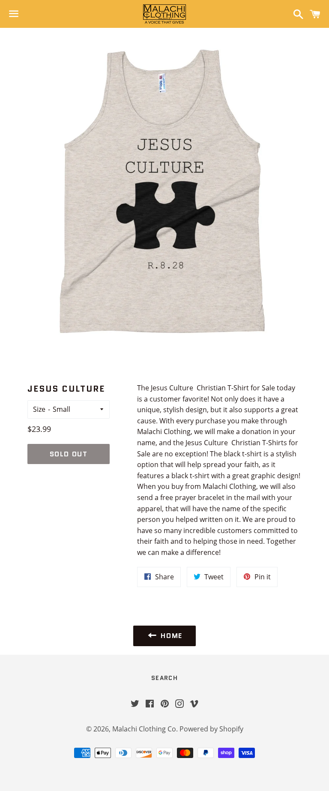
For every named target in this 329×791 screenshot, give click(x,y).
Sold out (69, 454)
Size (39, 409)
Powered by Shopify (211, 729)
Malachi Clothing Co (144, 729)
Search (164, 678)
